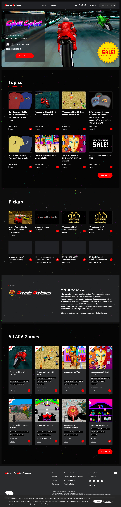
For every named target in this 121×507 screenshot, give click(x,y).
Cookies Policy (69, 484)
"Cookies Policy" (26, 501)
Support (55, 480)
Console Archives (70, 473)
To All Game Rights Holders (73, 477)
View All (104, 175)
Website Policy (69, 480)
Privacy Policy (93, 473)
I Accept (97, 501)
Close (108, 501)
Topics (43, 5)
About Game (23, 56)
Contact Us (92, 477)
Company (55, 484)
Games (53, 5)
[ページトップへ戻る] (115, 473)
